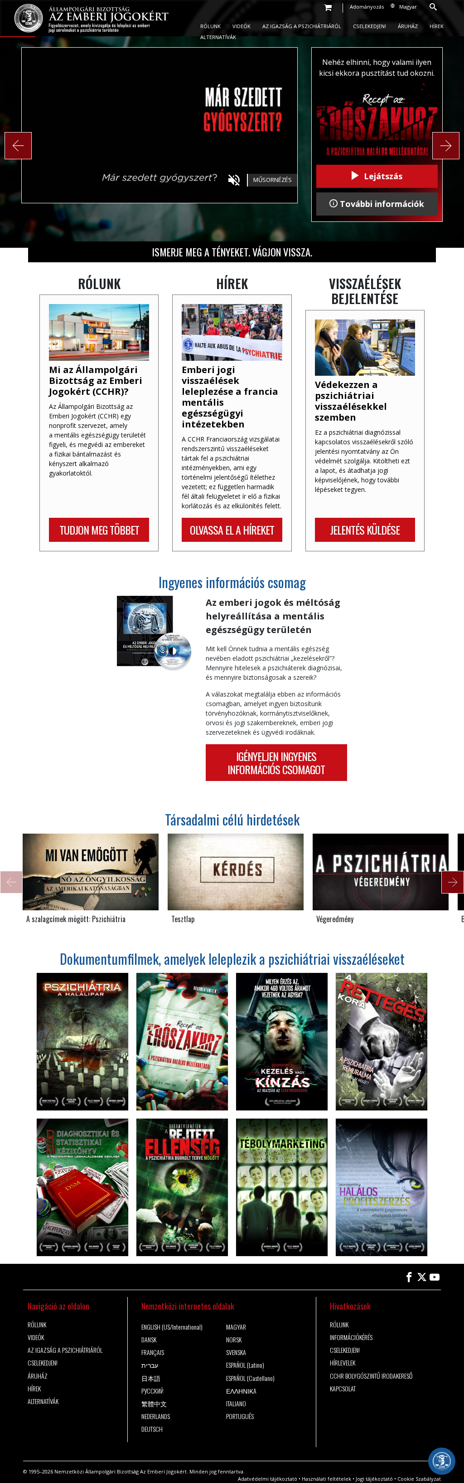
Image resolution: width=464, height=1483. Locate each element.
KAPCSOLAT (343, 1389)
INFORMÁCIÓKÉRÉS (351, 1337)
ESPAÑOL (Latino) (245, 1365)
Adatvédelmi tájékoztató (267, 1478)
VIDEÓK (241, 26)
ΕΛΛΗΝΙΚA (241, 1391)
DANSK (148, 1340)
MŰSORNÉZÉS (272, 180)
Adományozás (367, 6)
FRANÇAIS (152, 1352)
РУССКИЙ (152, 1391)
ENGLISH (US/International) (172, 1327)
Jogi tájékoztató (374, 1478)
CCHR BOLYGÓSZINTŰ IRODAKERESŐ (371, 1376)
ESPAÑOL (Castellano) (250, 1378)
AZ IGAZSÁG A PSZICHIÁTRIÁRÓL (301, 26)
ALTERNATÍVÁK (218, 37)
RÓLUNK (210, 26)
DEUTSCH (152, 1429)
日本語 (150, 1378)
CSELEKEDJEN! (369, 26)
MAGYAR (236, 1327)
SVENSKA (236, 1352)
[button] (18, 145)
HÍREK (437, 26)
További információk (381, 203)
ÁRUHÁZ (408, 26)
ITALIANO (236, 1404)
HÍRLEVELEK (342, 1363)
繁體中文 (154, 1404)
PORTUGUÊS (240, 1416)
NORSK (234, 1340)
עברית (149, 1365)
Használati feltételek (326, 1478)
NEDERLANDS (155, 1416)
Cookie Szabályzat (419, 1478)
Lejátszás (382, 176)
